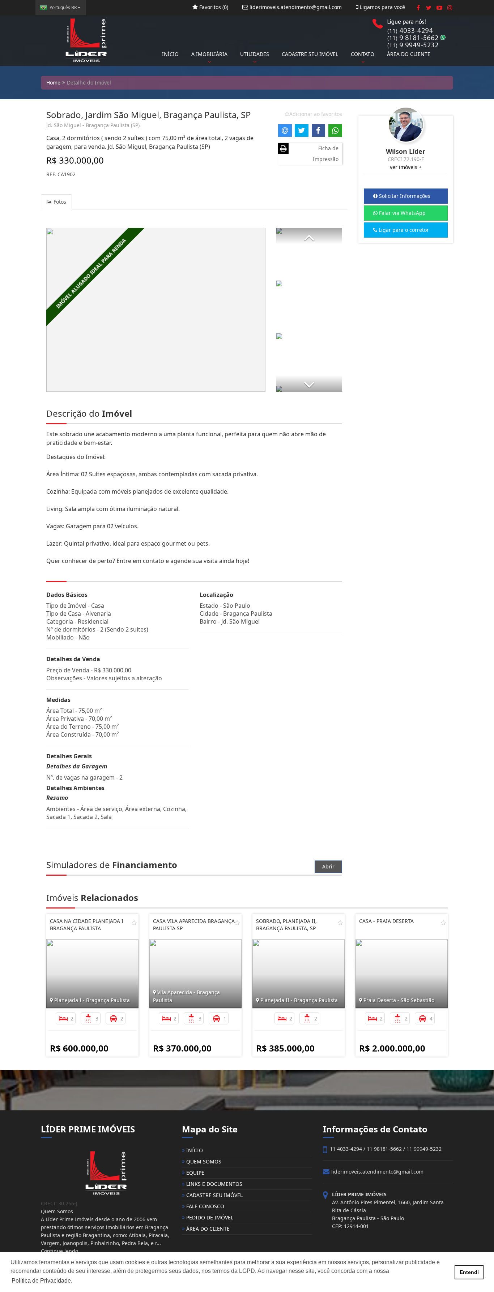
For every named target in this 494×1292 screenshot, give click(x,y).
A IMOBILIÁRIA (209, 54)
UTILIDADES (254, 54)
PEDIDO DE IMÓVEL (209, 1217)
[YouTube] (439, 7)
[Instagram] (449, 7)
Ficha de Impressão (325, 153)
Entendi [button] (469, 1272)
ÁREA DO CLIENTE (408, 54)
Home (53, 82)
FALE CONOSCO (204, 1206)
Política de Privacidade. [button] (42, 1281)
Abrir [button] (328, 866)
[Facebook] (418, 7)
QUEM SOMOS (203, 1161)
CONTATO (362, 54)
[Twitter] (428, 7)
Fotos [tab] (59, 201)
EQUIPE (194, 1172)
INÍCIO (170, 54)
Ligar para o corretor (403, 229)
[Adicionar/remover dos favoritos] (134, 923)
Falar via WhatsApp (402, 212)
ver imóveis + (406, 167)
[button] (309, 236)
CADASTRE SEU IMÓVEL (310, 54)
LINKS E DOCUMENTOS (213, 1183)
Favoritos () (213, 7)
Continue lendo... (61, 1251)
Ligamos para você (381, 7)
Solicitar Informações (404, 195)
